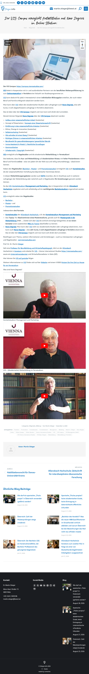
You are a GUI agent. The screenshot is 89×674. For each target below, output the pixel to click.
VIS (4, 97)
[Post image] (9, 499)
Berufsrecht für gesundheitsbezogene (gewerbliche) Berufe (27, 141)
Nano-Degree (80, 429)
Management (53, 429)
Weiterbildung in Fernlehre (65, 434)
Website (44, 262)
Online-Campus (20, 432)
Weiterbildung (52, 434)
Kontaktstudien (34, 429)
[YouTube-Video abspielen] (44, 295)
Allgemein (8, 41)
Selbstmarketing (11, 132)
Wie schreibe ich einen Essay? (16, 135)
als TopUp (33, 224)
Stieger (21, 244)
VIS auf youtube (22, 258)
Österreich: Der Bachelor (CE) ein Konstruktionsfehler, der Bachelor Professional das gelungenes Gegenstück (28, 545)
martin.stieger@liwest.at (65, 8)
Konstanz (18, 251)
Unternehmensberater (19, 254)
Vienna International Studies (43, 432)
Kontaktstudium (18, 186)
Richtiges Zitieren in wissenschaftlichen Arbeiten (23, 138)
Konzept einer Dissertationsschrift (38, 123)
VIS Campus (60, 432)
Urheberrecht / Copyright (15, 150)
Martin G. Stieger (70, 429)
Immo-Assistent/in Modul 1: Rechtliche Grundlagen (25, 144)
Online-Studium (30, 432)
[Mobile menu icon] (86, 9)
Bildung (7, 44)
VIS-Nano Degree (41, 434)
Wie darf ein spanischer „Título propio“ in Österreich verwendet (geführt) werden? (29, 498)
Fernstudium (24, 429)
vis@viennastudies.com (27, 240)
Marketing (61, 429)
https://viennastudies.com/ (71, 251)
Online (12, 432)
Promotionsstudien (48, 169)
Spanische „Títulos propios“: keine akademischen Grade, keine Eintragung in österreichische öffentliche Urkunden (72, 501)
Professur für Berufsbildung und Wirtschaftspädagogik (31, 248)
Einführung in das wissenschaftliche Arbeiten (22, 126)
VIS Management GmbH (72, 432)
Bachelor (26, 169)
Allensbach (67, 248)
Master (34, 169)
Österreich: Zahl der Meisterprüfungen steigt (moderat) (26, 519)
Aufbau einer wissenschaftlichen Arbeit (20, 120)
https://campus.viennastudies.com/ (30, 86)
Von (48, 426)
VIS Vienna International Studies (26, 434)
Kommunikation (11, 147)
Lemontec (47, 671)
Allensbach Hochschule (29, 214)
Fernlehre (16, 429)
